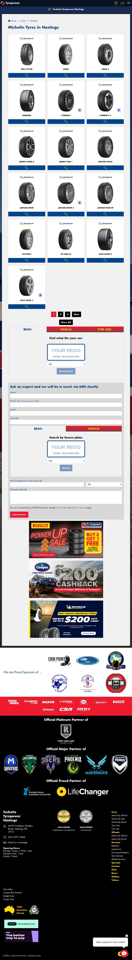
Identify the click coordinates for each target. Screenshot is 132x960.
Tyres (114, 812)
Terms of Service (79, 507)
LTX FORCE (26, 254)
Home (13, 20)
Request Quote (19, 514)
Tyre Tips (115, 828)
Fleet (114, 869)
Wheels (115, 832)
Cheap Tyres (8, 899)
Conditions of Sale (34, 956)
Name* (13, 392)
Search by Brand (119, 822)
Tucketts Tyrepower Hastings (68, 9)
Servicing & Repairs (120, 852)
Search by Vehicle (119, 815)
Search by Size (118, 818)
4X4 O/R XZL (26, 69)
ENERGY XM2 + (66, 162)
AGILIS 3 (105, 69)
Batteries (115, 845)
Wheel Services (118, 859)
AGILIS (66, 69)
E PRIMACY (66, 115)
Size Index (7, 889)
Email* (13, 409)
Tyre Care (116, 825)
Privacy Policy (61, 507)
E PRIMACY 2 (105, 115)
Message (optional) (18, 489)
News (115, 873)
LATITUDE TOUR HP (105, 208)
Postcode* (14, 418)
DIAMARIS (26, 115)
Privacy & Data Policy (18, 956)
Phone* (24, 401)
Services (116, 842)
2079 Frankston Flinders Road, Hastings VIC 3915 (20, 828)
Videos (115, 880)
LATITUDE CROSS (105, 162)
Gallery (115, 876)
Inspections (116, 849)
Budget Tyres (8, 896)
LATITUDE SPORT (27, 208)
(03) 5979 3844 (16, 837)
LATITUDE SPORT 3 (66, 208)
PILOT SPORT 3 (26, 300)
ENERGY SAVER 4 (26, 162)
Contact (116, 866)
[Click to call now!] (115, 3)
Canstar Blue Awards (12, 892)
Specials (116, 862)
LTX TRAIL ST (66, 254)
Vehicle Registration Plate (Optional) (26, 480)
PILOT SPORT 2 (105, 254)
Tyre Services (117, 856)
